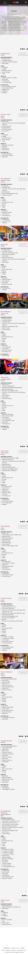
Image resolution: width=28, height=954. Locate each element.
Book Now (23, 54)
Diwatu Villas (15, 948)
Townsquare (6, 948)
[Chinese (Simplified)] (14, 2)
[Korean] (18, 2)
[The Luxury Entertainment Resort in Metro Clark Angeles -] (4, 2)
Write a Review (6, 950)
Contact (13, 950)
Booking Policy (21, 950)
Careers (22, 948)
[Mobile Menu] (26, 2)
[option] (14, 42)
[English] (16, 2)
